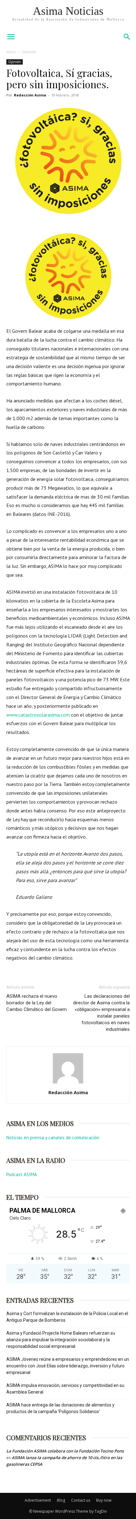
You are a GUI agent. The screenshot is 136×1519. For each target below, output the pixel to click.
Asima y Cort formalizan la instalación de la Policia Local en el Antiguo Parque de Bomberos (67, 1317)
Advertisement (38, 1500)
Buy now (103, 1500)
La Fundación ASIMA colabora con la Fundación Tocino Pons (65, 1451)
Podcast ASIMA (21, 1174)
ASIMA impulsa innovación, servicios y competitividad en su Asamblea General (65, 1389)
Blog (61, 1500)
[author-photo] (68, 1083)
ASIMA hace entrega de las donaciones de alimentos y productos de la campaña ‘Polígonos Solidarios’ (60, 1408)
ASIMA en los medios (40, 1123)
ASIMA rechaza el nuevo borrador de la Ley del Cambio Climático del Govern (36, 1002)
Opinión (29, 52)
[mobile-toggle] (11, 36)
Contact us (80, 1500)
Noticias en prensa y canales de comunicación (52, 1138)
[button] (127, 36)
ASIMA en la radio (35, 1160)
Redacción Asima (30, 95)
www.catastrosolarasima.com (38, 715)
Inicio (11, 52)
